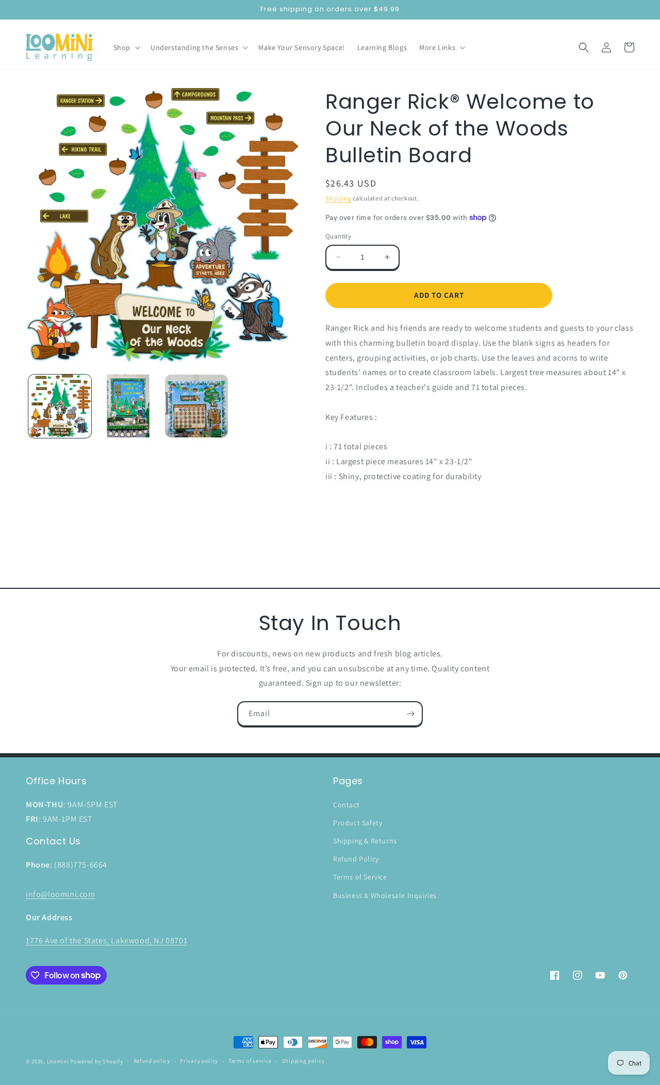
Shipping (338, 198)
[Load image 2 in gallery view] (127, 406)
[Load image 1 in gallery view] (59, 406)
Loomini (58, 1061)
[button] (125, 47)
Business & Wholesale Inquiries (385, 895)
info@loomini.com (60, 894)
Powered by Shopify (96, 1061)
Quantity (338, 236)
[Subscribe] (410, 713)
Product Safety (357, 822)
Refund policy (152, 1060)
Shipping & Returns (365, 840)
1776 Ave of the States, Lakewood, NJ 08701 (106, 940)
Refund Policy (356, 858)
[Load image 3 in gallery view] (196, 406)
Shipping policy (303, 1060)
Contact (346, 804)
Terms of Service (360, 876)
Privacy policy (199, 1060)
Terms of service (250, 1060)
